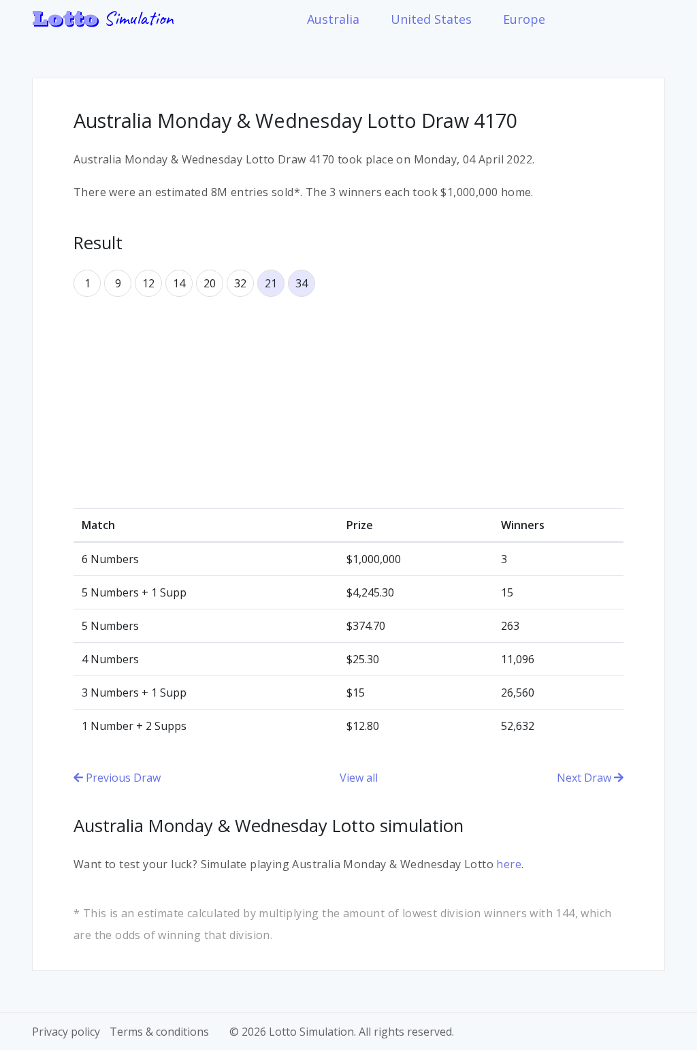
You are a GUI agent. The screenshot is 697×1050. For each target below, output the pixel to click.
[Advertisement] (348, 402)
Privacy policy (66, 1031)
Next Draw (585, 777)
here (508, 864)
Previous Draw (122, 777)
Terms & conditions (159, 1031)
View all (359, 777)
